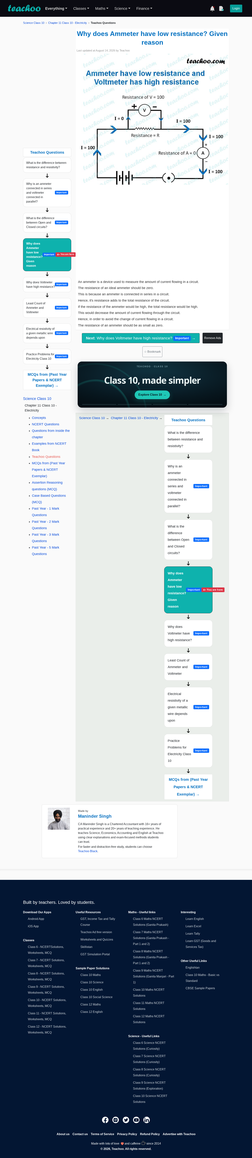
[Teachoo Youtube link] (136, 1119)
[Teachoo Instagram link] (116, 1119)
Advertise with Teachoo (179, 1134)
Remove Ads (212, 338)
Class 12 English (91, 1011)
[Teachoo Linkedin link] (146, 1119)
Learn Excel (193, 926)
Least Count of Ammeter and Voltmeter (46, 308)
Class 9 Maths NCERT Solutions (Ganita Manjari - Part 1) (153, 976)
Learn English (195, 918)
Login (236, 8)
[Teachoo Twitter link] (126, 1119)
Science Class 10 (33, 22)
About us (63, 1134)
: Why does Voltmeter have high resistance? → (141, 338)
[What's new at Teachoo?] (212, 8)
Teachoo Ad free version (96, 932)
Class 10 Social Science (96, 997)
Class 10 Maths (90, 974)
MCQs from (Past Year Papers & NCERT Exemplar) (48, 469)
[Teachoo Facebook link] (105, 1119)
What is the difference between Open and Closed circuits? (46, 223)
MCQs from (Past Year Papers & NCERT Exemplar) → (47, 380)
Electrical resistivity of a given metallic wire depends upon (46, 333)
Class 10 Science (91, 982)
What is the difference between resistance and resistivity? (46, 165)
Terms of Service (102, 1134)
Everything (54, 8)
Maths (100, 8)
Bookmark (152, 351)
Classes (79, 8)
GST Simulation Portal (95, 954)
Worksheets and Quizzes (96, 939)
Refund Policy (150, 1134)
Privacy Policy (127, 1134)
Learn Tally (193, 933)
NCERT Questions (45, 424)
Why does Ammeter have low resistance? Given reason (48, 254)
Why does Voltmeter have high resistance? (46, 284)
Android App (36, 918)
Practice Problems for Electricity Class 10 (46, 356)
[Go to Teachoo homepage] (24, 8)
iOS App (33, 926)
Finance (142, 8)
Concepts (39, 418)
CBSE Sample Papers (200, 988)
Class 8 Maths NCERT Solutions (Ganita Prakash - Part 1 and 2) (151, 957)
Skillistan (86, 946)
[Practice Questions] (221, 8)
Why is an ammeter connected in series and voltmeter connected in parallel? (46, 192)
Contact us (80, 1134)
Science (120, 8)
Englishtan (193, 967)
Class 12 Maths (90, 1004)
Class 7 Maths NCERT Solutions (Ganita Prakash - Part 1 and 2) (151, 938)
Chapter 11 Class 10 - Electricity (67, 22)
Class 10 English (91, 989)
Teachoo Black (87, 851)
